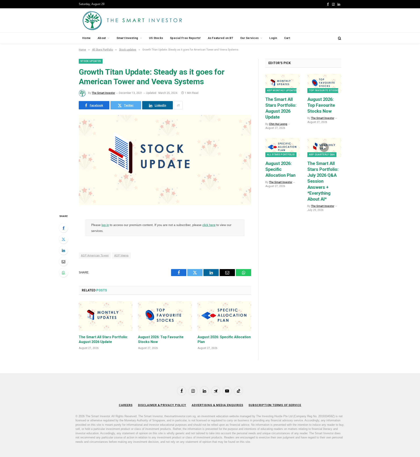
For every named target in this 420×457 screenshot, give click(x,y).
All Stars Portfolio (281, 154)
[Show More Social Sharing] (178, 105)
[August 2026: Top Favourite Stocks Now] (165, 316)
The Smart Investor (103, 93)
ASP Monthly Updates (282, 90)
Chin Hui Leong (278, 124)
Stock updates (90, 61)
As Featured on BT (220, 38)
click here (208, 225)
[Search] (339, 38)
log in (105, 225)
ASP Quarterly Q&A (322, 154)
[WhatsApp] (63, 272)
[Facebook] (63, 228)
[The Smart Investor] (152, 20)
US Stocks (156, 38)
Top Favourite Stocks (324, 90)
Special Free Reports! (185, 38)
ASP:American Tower (95, 255)
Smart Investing (127, 38)
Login (273, 38)
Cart (287, 38)
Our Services (249, 38)
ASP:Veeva (121, 255)
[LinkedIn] (63, 250)
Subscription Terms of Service (274, 405)
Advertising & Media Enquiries (217, 405)
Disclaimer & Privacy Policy (162, 405)
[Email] (63, 261)
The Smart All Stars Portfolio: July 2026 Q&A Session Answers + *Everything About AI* (322, 181)
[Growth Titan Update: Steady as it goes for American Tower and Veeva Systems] (165, 204)
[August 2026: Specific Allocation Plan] (224, 316)
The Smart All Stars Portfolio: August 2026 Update (103, 339)
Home (86, 38)
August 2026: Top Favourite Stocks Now (161, 339)
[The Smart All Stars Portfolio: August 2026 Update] (105, 316)
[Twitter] (63, 239)
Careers (125, 405)
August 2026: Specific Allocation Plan (224, 339)
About (102, 38)
